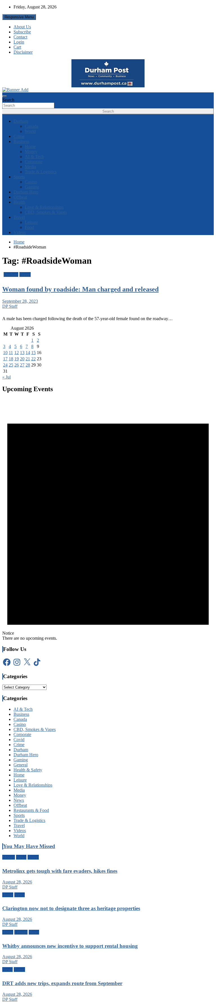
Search (8, 99)
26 (16, 365)
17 (5, 358)
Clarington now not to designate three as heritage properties (71, 908)
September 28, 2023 (20, 301)
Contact (20, 37)
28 (28, 365)
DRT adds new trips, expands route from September (62, 983)
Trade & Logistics (41, 171)
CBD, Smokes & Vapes (46, 212)
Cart (17, 47)
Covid (19, 739)
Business (21, 141)
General (21, 764)
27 (22, 365)
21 (28, 358)
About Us (22, 26)
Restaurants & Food (31, 810)
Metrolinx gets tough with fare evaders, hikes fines (59, 871)
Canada (31, 126)
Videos (20, 232)
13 (22, 352)
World (30, 131)
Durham (21, 121)
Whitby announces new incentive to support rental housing (70, 946)
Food (29, 227)
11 (11, 352)
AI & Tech (34, 156)
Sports (19, 176)
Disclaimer (23, 52)
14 (28, 352)
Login (19, 42)
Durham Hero (26, 192)
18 (11, 358)
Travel (19, 217)
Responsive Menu (19, 17)
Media (30, 166)
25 (11, 365)
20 (22, 358)
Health (19, 202)
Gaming (32, 186)
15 (33, 352)
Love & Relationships (44, 207)
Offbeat (20, 197)
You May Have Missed (29, 846)
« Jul (6, 377)
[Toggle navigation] (4, 96)
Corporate (33, 161)
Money (31, 151)
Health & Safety (28, 769)
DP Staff (9, 306)
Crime (19, 136)
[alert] (108, 519)
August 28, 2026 (17, 882)
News (19, 800)
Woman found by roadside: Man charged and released (80, 289)
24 (5, 365)
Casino (31, 181)
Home (30, 146)
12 (16, 352)
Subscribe (22, 31)
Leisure (31, 222)
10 (5, 352)
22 (33, 358)
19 (16, 358)
